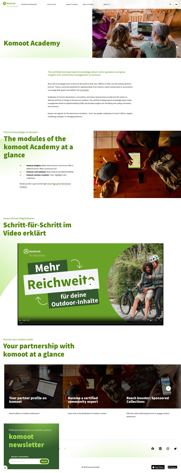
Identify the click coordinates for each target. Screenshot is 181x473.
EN (176, 4)
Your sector (51, 4)
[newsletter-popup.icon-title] (5, 467)
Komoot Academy (72, 4)
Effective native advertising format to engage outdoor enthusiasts (148, 415)
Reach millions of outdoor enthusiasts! (24, 413)
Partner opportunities (29, 4)
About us (106, 4)
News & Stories (88, 4)
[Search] (170, 4)
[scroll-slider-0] (12, 388)
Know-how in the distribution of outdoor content (87, 413)
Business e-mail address (20, 457)
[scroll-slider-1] (168, 388)
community (84, 90)
